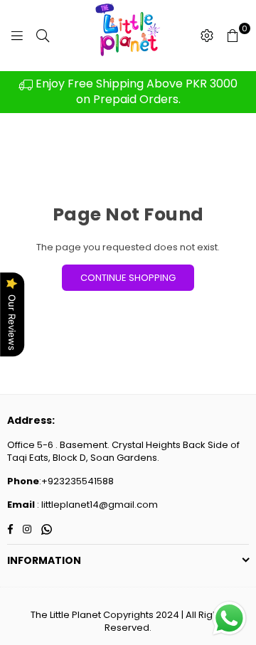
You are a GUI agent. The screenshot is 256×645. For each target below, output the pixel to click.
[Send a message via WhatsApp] (229, 618)
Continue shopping (128, 277)
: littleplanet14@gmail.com (96, 504)
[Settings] (207, 35)
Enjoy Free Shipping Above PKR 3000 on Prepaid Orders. (135, 91)
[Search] (42, 35)
